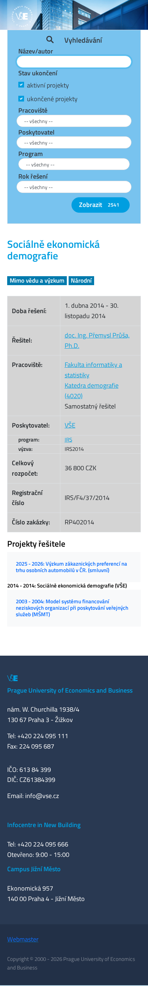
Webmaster (22, 939)
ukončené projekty (52, 99)
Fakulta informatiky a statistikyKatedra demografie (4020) (93, 380)
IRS (68, 439)
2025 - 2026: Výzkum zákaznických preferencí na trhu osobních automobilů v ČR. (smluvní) (71, 567)
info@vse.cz (42, 796)
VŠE (70, 425)
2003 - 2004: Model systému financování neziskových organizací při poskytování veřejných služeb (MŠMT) (72, 608)
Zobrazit (99, 204)
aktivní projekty (48, 85)
